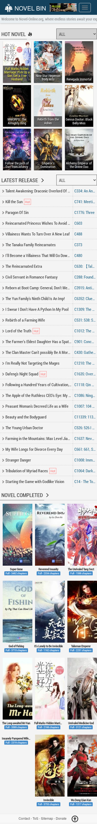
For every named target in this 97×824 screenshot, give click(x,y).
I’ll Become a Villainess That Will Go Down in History (45, 255)
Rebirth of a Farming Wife (25, 320)
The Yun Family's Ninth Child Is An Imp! (35, 298)
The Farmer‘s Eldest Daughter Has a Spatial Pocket (44, 341)
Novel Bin (29, 8)
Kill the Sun (14, 201)
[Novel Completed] (46, 498)
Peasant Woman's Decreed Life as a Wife (36, 406)
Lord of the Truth (18, 330)
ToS (35, 818)
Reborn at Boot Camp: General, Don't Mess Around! (44, 287)
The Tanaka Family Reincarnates (30, 244)
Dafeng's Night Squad (21, 373)
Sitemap (47, 818)
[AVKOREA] (63, 7)
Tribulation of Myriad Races (26, 470)
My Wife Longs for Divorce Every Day (34, 449)
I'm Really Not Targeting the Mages (32, 363)
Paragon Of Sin (17, 212)
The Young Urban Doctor (24, 427)
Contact (24, 818)
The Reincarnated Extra (23, 266)
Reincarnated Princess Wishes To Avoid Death (41, 223)
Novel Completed (22, 494)
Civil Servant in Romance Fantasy (31, 277)
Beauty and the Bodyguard (25, 417)
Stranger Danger (18, 460)
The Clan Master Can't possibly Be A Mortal (38, 352)
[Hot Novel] (29, 37)
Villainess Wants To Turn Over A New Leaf (37, 234)
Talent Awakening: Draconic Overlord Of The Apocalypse (48, 190)
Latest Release (19, 180)
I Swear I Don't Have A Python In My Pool (36, 309)
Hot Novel (13, 33)
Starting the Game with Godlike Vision (34, 481)
